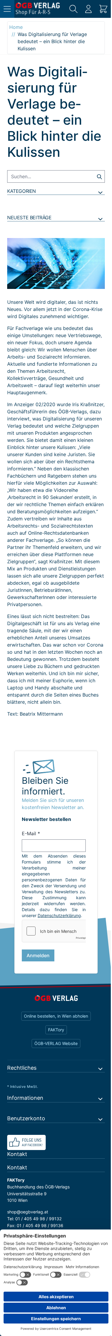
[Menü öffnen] (7, 9)
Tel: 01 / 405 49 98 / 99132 (34, 1218)
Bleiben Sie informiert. (45, 786)
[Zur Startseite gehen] (38, 8)
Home (16, 27)
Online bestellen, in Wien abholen (56, 1016)
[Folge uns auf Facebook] (56, 1142)
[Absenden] (99, 176)
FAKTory (56, 1029)
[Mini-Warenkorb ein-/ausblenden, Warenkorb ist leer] (103, 9)
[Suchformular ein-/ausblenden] (73, 9)
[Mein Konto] (88, 9)
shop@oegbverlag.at (27, 1211)
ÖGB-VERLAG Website (56, 1043)
